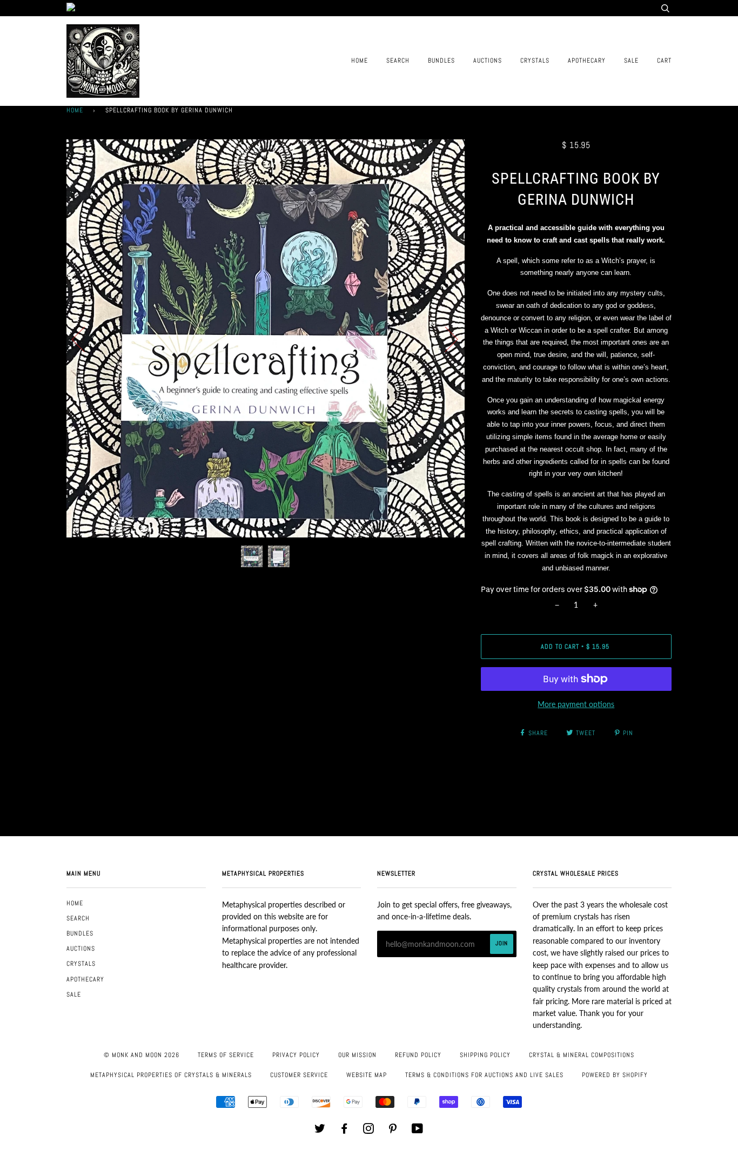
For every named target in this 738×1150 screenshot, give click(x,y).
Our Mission (357, 1055)
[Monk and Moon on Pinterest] (393, 1130)
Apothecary (587, 60)
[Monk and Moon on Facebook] (344, 1130)
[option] (265, 338)
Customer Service (299, 1075)
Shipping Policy (485, 1055)
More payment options (576, 704)
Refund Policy (418, 1055)
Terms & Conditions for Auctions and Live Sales (484, 1075)
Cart (664, 60)
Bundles (441, 60)
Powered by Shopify (615, 1075)
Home (359, 60)
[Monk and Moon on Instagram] (368, 1130)
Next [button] (445, 339)
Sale (631, 60)
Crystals (534, 60)
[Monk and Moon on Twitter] (320, 1130)
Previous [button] (84, 339)
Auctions (487, 60)
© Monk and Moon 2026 (141, 1055)
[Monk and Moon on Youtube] (418, 1130)
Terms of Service (226, 1055)
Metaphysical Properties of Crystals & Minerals (171, 1075)
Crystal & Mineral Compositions (581, 1055)
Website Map (366, 1075)
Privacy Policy (296, 1055)
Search (398, 60)
